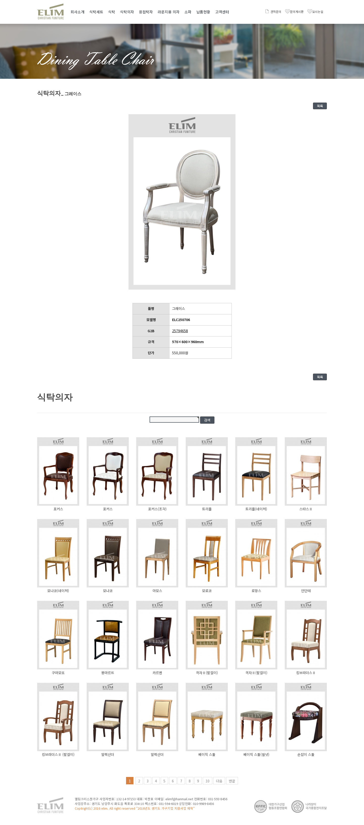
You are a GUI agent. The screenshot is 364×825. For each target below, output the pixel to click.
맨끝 (232, 780)
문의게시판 (297, 11)
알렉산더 (107, 754)
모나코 (108, 590)
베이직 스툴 (206, 754)
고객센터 (222, 11)
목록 (320, 106)
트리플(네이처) (256, 508)
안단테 (306, 590)
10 (207, 780)
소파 (187, 11)
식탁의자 (127, 11)
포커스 (58, 508)
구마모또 (58, 672)
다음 (219, 780)
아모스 (157, 590)
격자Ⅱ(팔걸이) (207, 672)
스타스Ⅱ (305, 508)
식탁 (111, 11)
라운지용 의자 (169, 11)
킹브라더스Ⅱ (306, 672)
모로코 (207, 590)
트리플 (207, 508)
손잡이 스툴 (305, 754)
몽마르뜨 (107, 672)
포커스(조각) (157, 508)
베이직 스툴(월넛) (256, 754)
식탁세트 (96, 11)
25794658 (180, 330)
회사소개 (77, 11)
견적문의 (275, 11)
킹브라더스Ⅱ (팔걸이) (58, 754)
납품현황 (203, 11)
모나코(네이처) (58, 590)
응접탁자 (146, 11)
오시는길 (317, 11)
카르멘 (157, 672)
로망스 (256, 590)
